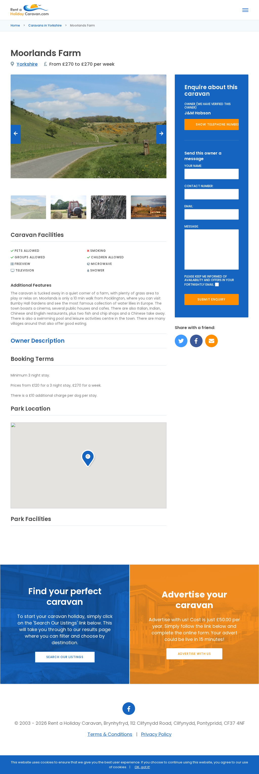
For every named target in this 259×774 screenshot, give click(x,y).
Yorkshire (27, 64)
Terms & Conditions (110, 734)
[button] (88, 458)
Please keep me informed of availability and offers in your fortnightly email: (209, 280)
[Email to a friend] (211, 341)
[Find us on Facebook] (196, 341)
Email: (188, 206)
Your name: (193, 166)
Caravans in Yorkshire (45, 25)
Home (15, 25)
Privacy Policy (156, 734)
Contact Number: (198, 186)
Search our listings (64, 657)
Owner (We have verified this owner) (207, 105)
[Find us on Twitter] (181, 341)
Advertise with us (194, 654)
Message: (191, 226)
